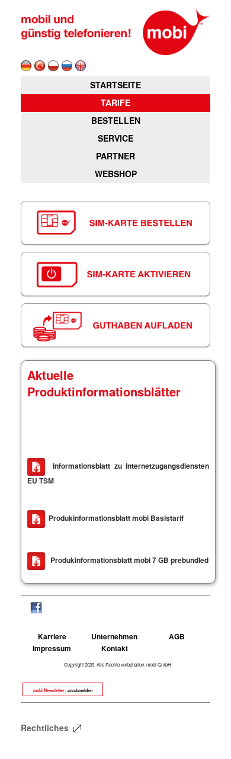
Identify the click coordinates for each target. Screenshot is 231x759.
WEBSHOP (116, 174)
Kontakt (114, 648)
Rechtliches (46, 728)
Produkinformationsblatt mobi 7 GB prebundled (128, 560)
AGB (177, 637)
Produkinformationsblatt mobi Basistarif (116, 518)
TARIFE (115, 102)
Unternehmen (114, 637)
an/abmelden (80, 690)
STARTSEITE (115, 85)
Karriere (52, 637)
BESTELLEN (115, 120)
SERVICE (115, 138)
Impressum (52, 648)
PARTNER (115, 156)
